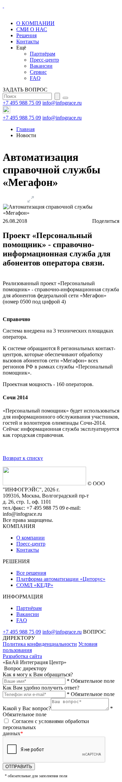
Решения (26, 35)
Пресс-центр (44, 60)
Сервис (38, 72)
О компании (30, 538)
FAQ (35, 78)
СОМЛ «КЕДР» (34, 585)
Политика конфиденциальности (40, 644)
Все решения (31, 573)
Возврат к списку (23, 458)
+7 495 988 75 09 (22, 103)
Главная (25, 129)
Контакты (27, 41)
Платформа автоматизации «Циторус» (60, 579)
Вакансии (41, 66)
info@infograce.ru (62, 103)
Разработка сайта (22, 656)
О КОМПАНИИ (35, 23)
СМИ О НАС (31, 29)
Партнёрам (42, 54)
